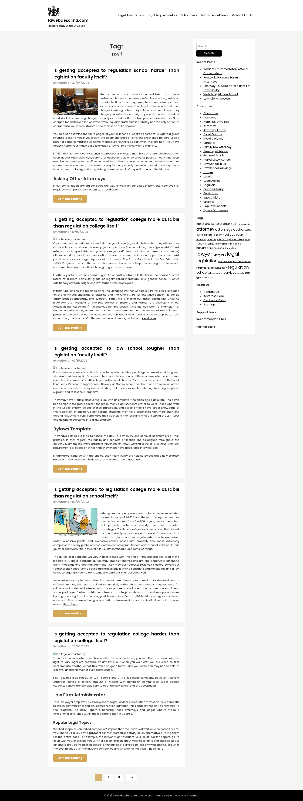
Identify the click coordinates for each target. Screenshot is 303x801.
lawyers (219, 254)
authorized (242, 229)
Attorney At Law (214, 130)
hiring (210, 248)
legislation (207, 261)
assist (247, 224)
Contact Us (211, 292)
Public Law (188, 15)
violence (208, 277)
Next (131, 777)
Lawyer (208, 172)
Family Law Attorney (217, 147)
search (219, 273)
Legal (207, 176)
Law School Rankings (217, 168)
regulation (238, 267)
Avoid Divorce (212, 134)
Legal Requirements (161, 15)
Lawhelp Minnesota (216, 99)
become (219, 234)
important (232, 248)
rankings (201, 267)
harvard (201, 248)
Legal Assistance (130, 15)
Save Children (212, 198)
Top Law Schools (214, 206)
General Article (242, 15)
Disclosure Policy (214, 300)
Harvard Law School (217, 160)
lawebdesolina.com (68, 20)
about (200, 224)
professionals (242, 261)
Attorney (209, 126)
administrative (214, 224)
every (247, 239)
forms (231, 243)
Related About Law (213, 15)
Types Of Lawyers (215, 210)
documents (236, 239)
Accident (209, 118)
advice (227, 224)
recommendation (217, 267)
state (248, 272)
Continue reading (70, 199)
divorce (222, 239)
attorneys (224, 229)
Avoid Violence (213, 139)
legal (233, 253)
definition (201, 239)
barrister (208, 234)
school (201, 272)
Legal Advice (212, 181)
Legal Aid (209, 185)
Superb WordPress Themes (182, 795)
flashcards (221, 243)
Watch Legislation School (220, 94)
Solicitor (208, 202)
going (237, 243)
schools (211, 273)
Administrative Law (216, 122)
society (240, 273)
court (239, 235)
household (220, 248)
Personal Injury (213, 189)
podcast (228, 261)
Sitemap (209, 304)
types (199, 277)
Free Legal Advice (215, 151)
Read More (111, 189)
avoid (199, 234)
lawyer (204, 254)
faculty (201, 244)
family (210, 243)
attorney (205, 229)
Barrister (209, 143)
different (211, 239)
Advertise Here (213, 296)
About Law (210, 113)
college (229, 235)
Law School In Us (214, 164)
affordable (238, 224)
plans (221, 261)
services (230, 273)
